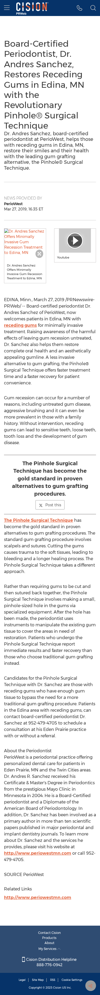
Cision (57, 987)
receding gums (20, 325)
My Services (47, 949)
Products (49, 938)
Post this (53, 505)
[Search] (93, 8)
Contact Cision (49, 933)
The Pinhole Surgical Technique (38, 520)
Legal (22, 980)
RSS (52, 980)
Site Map (38, 980)
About (49, 943)
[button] (25, 242)
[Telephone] (79, 8)
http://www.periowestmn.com (37, 853)
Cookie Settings (72, 980)
